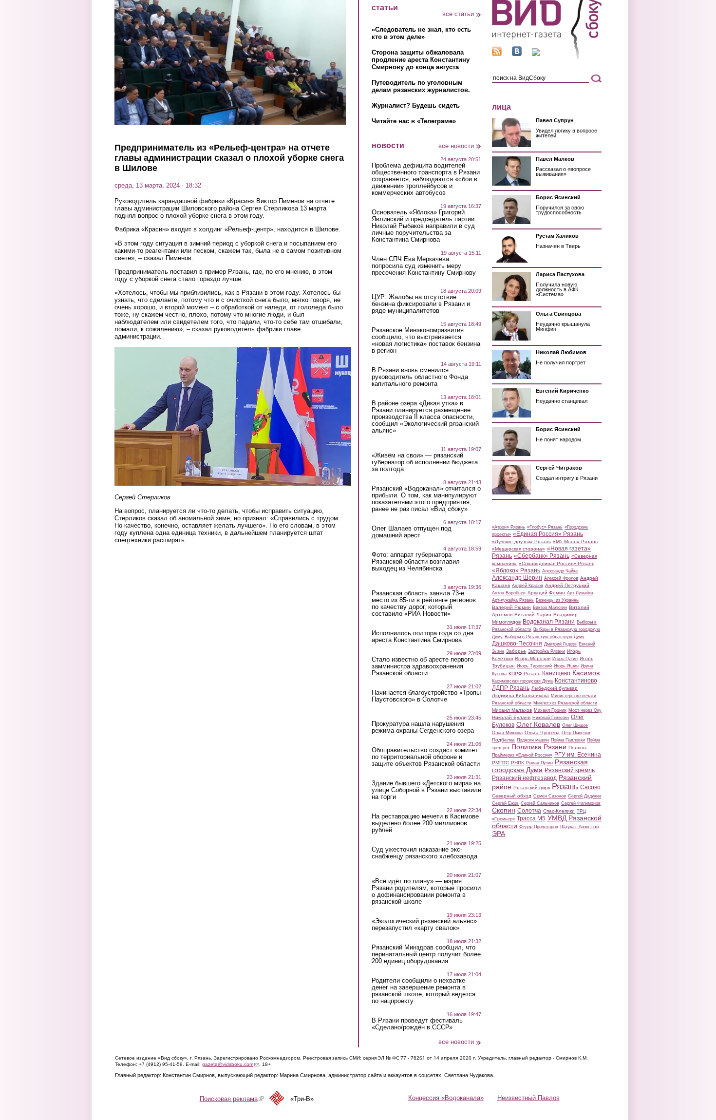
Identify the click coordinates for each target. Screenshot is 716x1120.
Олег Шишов (575, 725)
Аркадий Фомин (546, 592)
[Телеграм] (536, 53)
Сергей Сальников (540, 803)
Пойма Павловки (568, 740)
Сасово (590, 787)
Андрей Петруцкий (567, 585)
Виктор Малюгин (550, 607)
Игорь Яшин (566, 666)
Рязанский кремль (570, 770)
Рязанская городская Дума (540, 766)
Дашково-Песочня (517, 643)
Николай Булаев (511, 717)
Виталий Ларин (532, 614)
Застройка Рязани (546, 651)
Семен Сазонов (549, 796)
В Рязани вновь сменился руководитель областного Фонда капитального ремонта (420, 377)
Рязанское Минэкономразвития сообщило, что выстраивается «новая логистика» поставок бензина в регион (426, 340)
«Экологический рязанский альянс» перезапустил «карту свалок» (424, 924)
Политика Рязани (538, 747)
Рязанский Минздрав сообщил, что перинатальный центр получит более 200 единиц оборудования (426, 954)
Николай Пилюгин (550, 717)
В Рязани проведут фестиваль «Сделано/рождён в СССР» (417, 1024)
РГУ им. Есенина (577, 754)
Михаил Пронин (550, 710)
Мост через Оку (585, 710)
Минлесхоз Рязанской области (565, 703)
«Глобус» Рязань (545, 527)
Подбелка (503, 739)
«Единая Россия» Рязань (548, 534)
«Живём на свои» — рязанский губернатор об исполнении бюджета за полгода (425, 462)
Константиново (576, 680)
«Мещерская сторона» (518, 548)
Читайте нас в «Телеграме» (414, 121)
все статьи (458, 14)
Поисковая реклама (232, 1098)
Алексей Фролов (561, 578)
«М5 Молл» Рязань (575, 541)
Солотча (529, 810)
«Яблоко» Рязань (516, 570)
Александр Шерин (517, 577)
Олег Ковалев (538, 724)
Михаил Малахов (512, 710)
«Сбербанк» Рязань (541, 555)
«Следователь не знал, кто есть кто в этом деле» (421, 33)
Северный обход (511, 795)
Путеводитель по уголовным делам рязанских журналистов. (421, 86)
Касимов (586, 673)
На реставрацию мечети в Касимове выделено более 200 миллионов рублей (425, 823)
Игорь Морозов (532, 658)
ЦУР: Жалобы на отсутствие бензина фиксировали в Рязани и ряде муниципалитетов (421, 304)
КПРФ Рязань (524, 673)
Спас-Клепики (559, 811)
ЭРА (498, 833)
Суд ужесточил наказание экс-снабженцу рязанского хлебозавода (424, 853)
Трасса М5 (531, 818)
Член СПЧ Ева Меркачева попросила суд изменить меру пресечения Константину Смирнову (424, 266)
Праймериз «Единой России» (522, 755)
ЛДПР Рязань (510, 687)
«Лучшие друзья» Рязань (521, 541)
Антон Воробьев (509, 592)
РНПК (517, 762)
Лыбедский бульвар (554, 688)
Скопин (503, 810)
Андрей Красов (527, 585)
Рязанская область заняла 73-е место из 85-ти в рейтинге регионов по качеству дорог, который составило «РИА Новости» (424, 603)
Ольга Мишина (507, 732)
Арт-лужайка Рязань (513, 600)
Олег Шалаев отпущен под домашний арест (412, 532)
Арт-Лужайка (580, 592)
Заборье (516, 651)
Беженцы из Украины (557, 600)
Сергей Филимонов (581, 803)
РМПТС (500, 762)
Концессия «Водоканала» (446, 1097)
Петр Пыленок (576, 732)
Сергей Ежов (505, 803)
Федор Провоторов (538, 826)
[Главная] (547, 57)
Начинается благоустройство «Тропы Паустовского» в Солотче (426, 696)
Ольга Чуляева (542, 732)
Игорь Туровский (534, 666)
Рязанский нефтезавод (524, 778)
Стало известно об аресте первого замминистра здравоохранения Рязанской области (422, 666)
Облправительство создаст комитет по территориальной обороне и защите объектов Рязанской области (426, 757)
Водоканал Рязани (549, 621)
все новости (456, 146)
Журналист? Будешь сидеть (416, 105)
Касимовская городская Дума (522, 681)
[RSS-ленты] (497, 53)
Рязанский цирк (531, 787)
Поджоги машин (533, 740)
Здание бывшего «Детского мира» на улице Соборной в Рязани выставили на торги (426, 790)
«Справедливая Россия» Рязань (556, 563)
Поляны (577, 747)
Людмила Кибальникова (520, 695)
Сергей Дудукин (584, 796)
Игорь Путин (565, 658)
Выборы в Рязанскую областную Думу (544, 636)
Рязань (565, 786)
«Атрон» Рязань (508, 527)
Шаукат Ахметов (579, 826)
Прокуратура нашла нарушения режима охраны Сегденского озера (423, 727)
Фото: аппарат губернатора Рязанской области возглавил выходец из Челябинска (416, 561)
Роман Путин (539, 762)
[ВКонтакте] (517, 53)
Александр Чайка (560, 571)
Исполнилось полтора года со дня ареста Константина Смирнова (422, 637)
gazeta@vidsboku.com (230, 1064)
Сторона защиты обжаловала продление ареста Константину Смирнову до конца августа (421, 60)
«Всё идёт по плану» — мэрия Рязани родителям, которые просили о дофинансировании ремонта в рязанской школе (426, 891)
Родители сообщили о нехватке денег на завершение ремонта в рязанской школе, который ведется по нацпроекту (423, 991)
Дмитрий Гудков (560, 644)
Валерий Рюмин (511, 607)
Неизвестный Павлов (528, 1097)
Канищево (556, 673)
